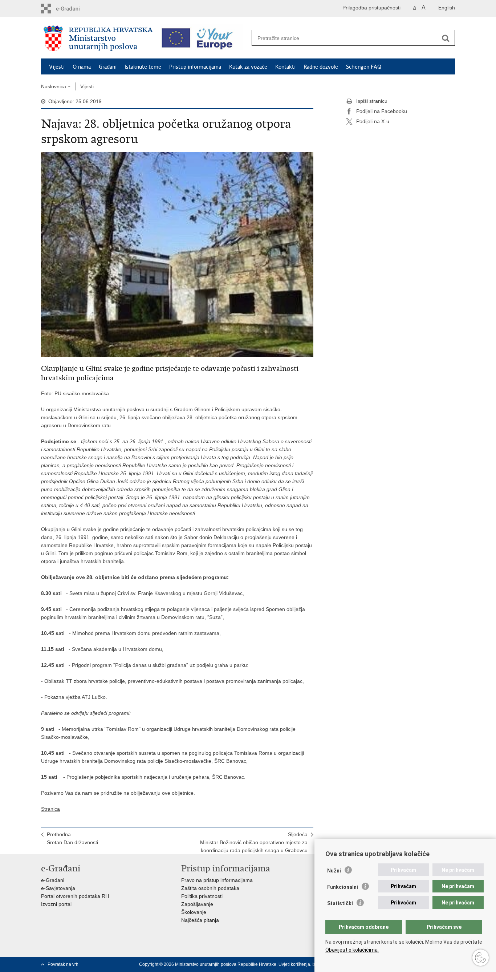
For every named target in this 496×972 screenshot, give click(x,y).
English (446, 8)
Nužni (334, 871)
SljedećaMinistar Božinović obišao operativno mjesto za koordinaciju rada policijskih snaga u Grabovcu (254, 842)
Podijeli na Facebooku (381, 111)
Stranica (50, 809)
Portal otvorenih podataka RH (75, 896)
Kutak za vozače (248, 67)
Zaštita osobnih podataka (210, 888)
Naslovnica (53, 86)
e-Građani (52, 880)
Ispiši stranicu (371, 101)
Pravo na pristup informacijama (217, 880)
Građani (108, 67)
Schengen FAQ (363, 67)
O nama (82, 67)
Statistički (340, 903)
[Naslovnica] (98, 38)
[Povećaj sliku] (177, 254)
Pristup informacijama (195, 67)
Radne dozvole (321, 67)
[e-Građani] (72, 8)
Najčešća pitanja (200, 920)
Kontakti (285, 67)
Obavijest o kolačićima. (352, 950)
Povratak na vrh (63, 964)
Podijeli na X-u (372, 121)
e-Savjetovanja (58, 888)
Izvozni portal (56, 904)
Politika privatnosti (202, 896)
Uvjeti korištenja (294, 964)
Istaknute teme (143, 67)
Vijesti (57, 67)
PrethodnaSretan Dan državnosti (72, 838)
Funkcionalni (342, 887)
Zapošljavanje (197, 904)
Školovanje (193, 912)
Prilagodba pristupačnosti (371, 8)
